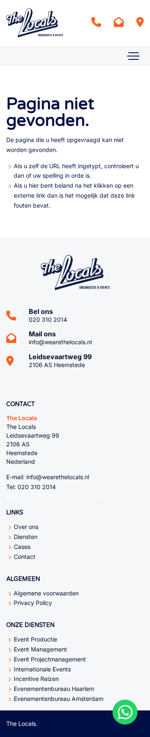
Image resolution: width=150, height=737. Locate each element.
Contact (24, 556)
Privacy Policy (33, 602)
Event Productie (35, 639)
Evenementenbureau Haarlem (54, 688)
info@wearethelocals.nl (60, 341)
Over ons (26, 526)
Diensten (26, 536)
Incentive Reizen (36, 678)
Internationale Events (42, 669)
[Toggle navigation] (133, 56)
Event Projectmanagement (50, 659)
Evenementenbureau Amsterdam (58, 698)
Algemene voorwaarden (46, 593)
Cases (22, 546)
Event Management (40, 649)
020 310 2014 (48, 319)
